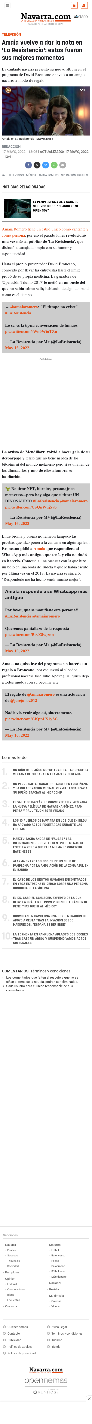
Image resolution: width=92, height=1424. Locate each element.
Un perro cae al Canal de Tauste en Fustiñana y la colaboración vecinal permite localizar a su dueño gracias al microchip (50, 788)
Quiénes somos (17, 1327)
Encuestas (13, 1300)
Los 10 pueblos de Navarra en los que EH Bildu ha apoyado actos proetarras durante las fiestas (50, 825)
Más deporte (59, 1276)
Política (11, 1250)
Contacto (13, 1333)
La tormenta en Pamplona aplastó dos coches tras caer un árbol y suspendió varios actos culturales (50, 939)
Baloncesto (58, 1255)
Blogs (10, 1294)
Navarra (10, 1245)
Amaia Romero (49, 175)
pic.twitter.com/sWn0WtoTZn (31, 331)
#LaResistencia (18, 313)
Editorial (12, 1284)
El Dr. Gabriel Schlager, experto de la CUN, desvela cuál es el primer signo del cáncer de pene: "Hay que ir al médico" (50, 902)
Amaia (39, 548)
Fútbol (55, 1250)
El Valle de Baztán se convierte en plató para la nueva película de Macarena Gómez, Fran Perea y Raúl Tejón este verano (50, 806)
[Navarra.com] (46, 17)
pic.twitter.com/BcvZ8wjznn (29, 634)
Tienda (56, 1347)
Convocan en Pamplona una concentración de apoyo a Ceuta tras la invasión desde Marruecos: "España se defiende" (49, 920)
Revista (54, 1289)
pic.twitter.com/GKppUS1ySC (31, 719)
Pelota (55, 1260)
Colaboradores (16, 1289)
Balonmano (58, 1266)
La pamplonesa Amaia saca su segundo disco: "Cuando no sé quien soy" (56, 206)
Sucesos (12, 1255)
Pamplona (12, 1272)
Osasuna (11, 1306)
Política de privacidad (21, 1353)
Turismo (57, 1340)
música (31, 175)
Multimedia (56, 1296)
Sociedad (13, 1266)
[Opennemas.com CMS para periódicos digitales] (46, 1385)
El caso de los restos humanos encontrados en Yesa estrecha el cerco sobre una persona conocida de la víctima (50, 884)
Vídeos (55, 1306)
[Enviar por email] (62, 164)
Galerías (56, 1301)
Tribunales (13, 1260)
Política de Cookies (19, 1347)
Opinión (10, 1279)
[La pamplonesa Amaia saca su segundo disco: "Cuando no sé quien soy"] (46, 199)
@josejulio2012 (23, 700)
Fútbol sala (58, 1271)
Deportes (55, 1245)
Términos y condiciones (50, 971)
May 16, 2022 (17, 348)
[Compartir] (28, 164)
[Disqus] (45, 1054)
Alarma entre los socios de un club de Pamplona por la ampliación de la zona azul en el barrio (51, 866)
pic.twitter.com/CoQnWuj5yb (31, 507)
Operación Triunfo (74, 175)
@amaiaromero (24, 307)
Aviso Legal (59, 1327)
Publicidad (14, 1340)
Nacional (55, 1283)
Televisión (16, 175)
